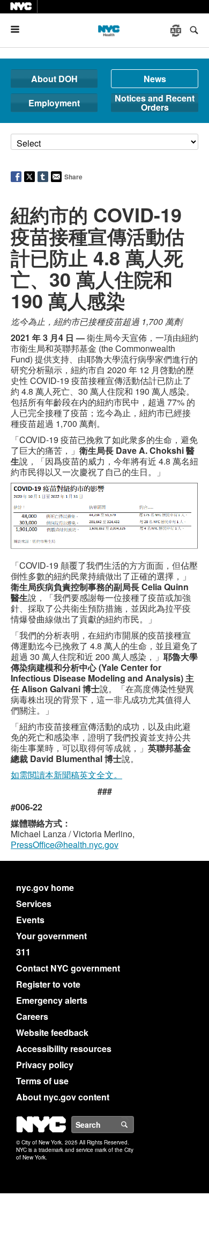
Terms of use (42, 1081)
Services (33, 903)
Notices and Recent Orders (155, 102)
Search (133, 1124)
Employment (54, 103)
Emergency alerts (51, 1000)
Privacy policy (44, 1064)
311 (23, 952)
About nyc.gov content (62, 1097)
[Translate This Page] (177, 30)
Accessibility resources (63, 1048)
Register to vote (48, 984)
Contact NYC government (68, 968)
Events (30, 920)
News (155, 79)
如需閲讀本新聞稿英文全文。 (66, 775)
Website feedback (52, 1032)
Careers (32, 1016)
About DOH (54, 79)
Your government (51, 936)
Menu (19, 29)
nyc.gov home (45, 887)
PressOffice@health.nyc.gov (64, 844)
